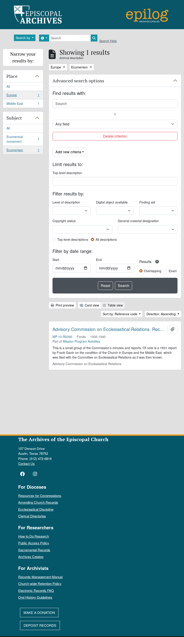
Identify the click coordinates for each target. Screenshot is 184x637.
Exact (173, 271)
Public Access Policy (33, 543)
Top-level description (67, 173)
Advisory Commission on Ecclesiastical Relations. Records (109, 329)
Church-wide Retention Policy (39, 583)
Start (56, 259)
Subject (14, 118)
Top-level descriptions (72, 239)
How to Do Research (33, 536)
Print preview (64, 305)
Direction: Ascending (162, 314)
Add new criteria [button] (68, 151)
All (8, 86)
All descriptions (106, 239)
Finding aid (147, 202)
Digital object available (112, 202)
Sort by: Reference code (120, 314)
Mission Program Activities (81, 341)
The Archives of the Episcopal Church (63, 439)
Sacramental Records (34, 549)
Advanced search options (78, 81)
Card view (91, 305)
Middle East (22, 104)
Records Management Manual (40, 576)
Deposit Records (40, 625)
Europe (22, 96)
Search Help (108, 41)
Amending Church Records (38, 502)
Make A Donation (39, 612)
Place (12, 76)
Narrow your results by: (23, 57)
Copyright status (64, 221)
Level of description (66, 202)
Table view (115, 305)
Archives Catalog (30, 556)
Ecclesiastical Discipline (35, 509)
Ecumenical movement (22, 139)
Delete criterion (115, 136)
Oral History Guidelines (35, 597)
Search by (23, 37)
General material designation (138, 221)
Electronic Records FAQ (36, 590)
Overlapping (152, 271)
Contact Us (26, 463)
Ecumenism (22, 151)
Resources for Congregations (39, 495)
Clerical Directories (32, 516)
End (99, 259)
